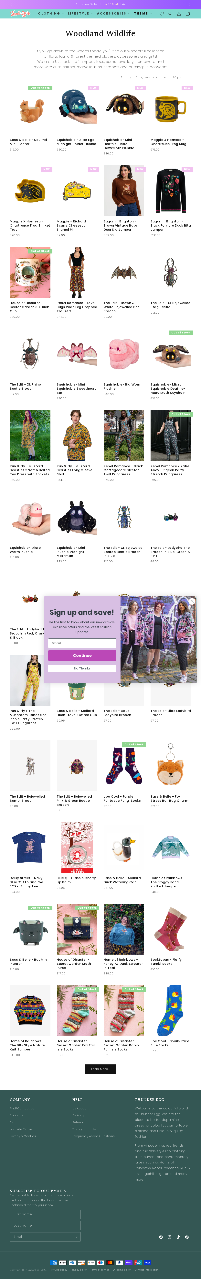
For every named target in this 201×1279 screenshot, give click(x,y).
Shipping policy (122, 1269)
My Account (81, 1108)
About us (16, 1115)
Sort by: (126, 77)
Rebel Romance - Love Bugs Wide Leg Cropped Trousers (77, 307)
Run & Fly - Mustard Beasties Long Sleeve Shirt (74, 470)
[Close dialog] (192, 601)
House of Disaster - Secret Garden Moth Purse (74, 964)
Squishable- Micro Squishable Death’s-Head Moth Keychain (168, 389)
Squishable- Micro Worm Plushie (25, 550)
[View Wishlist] (161, 13)
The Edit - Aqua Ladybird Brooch (117, 713)
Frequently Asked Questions (93, 1136)
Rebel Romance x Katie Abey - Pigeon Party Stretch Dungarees (170, 470)
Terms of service (100, 1269)
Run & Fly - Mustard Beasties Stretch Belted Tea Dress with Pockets (30, 470)
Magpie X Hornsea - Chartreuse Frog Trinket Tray (30, 225)
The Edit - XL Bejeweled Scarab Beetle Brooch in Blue (123, 552)
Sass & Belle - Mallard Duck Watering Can (122, 880)
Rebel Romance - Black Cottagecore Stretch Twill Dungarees (123, 470)
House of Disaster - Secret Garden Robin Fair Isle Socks (121, 1045)
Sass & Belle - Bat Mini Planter (29, 962)
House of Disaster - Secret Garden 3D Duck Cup (29, 307)
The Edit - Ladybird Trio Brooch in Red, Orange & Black (29, 633)
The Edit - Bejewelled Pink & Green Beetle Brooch (74, 801)
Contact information (147, 1269)
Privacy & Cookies (23, 1136)
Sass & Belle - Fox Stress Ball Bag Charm (169, 799)
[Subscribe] (76, 1236)
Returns (78, 1122)
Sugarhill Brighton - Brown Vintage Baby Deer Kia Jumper (121, 225)
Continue (82, 655)
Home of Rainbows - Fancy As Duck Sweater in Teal (123, 964)
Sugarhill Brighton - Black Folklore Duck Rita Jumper (171, 225)
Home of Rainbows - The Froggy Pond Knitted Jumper (168, 882)
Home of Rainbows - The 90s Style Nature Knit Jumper (27, 1045)
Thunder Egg (32, 1270)
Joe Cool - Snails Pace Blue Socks (170, 1043)
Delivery (78, 1115)
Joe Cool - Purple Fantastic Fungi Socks (122, 799)
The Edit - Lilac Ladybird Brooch (171, 713)
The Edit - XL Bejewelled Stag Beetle (170, 305)
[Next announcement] (189, 4)
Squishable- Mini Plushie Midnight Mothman (71, 552)
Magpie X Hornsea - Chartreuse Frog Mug (168, 142)
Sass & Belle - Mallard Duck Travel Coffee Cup (77, 713)
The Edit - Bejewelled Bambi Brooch (27, 799)
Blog (13, 1122)
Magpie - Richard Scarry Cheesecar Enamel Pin (72, 225)
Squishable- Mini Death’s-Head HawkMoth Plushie (119, 144)
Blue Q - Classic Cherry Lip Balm (76, 880)
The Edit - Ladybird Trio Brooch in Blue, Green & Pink (170, 552)
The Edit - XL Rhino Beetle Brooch (25, 387)
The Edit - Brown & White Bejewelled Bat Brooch (121, 307)
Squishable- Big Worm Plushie (123, 387)
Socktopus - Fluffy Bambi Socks (166, 962)
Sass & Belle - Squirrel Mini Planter (28, 142)
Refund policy (59, 1269)
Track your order (84, 1129)
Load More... (100, 1069)
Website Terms (21, 1129)
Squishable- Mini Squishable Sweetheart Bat (76, 389)
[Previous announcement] (11, 4)
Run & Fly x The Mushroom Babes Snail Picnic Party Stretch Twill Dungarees (29, 717)
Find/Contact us (22, 1108)
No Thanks (82, 668)
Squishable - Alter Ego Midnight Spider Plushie (76, 142)
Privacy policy (79, 1269)
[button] (51, 13)
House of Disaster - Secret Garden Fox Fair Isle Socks (76, 1045)
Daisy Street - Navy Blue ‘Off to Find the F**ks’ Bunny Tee (26, 882)
